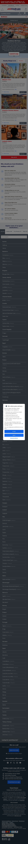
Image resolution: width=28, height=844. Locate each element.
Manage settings (14, 438)
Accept (14, 431)
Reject (14, 435)
